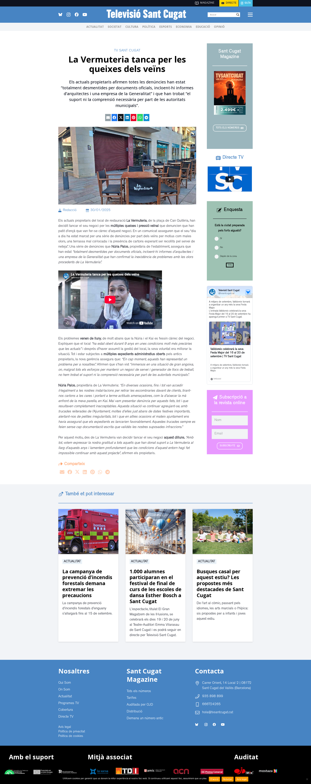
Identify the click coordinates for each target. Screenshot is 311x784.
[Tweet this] (121, 117)
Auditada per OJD (140, 705)
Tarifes (131, 698)
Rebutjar (227, 779)
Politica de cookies (70, 736)
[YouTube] (85, 15)
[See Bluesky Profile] (248, 292)
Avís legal (64, 727)
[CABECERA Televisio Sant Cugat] (148, 14)
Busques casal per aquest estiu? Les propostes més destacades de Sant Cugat (220, 583)
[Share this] (114, 117)
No (221, 247)
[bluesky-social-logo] (60, 15)
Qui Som (64, 683)
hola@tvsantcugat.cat (217, 712)
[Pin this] (133, 117)
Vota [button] (230, 265)
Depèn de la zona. (228, 256)
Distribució (134, 712)
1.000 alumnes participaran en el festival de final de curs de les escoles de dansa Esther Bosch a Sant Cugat (155, 586)
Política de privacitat (71, 731)
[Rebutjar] (307, 779)
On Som (64, 690)
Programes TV (68, 703)
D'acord (214, 779)
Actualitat (72, 561)
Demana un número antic (145, 718)
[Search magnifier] (238, 14)
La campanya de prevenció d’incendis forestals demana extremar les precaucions (87, 583)
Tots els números (139, 691)
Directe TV (65, 717)
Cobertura (65, 710)
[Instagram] (68, 15)
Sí (221, 238)
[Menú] (250, 15)
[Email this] (108, 117)
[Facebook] (77, 15)
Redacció (69, 210)
